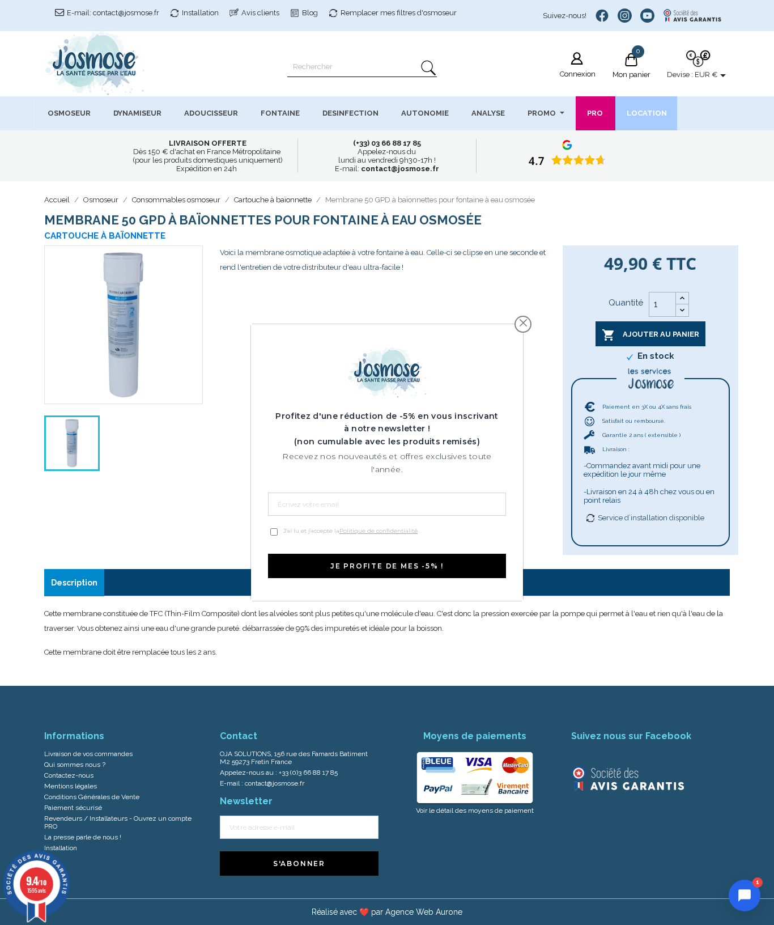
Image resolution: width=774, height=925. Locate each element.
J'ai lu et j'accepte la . (351, 530)
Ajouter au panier (650, 335)
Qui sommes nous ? (74, 765)
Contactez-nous (68, 775)
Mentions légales (70, 786)
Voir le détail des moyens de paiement (475, 810)
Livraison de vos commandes (88, 754)
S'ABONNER (299, 863)
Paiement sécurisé (73, 808)
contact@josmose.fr (274, 783)
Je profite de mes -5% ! (387, 566)
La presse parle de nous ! (82, 837)
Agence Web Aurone (423, 911)
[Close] (523, 323)
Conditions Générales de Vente (91, 797)
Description (74, 582)
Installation (200, 13)
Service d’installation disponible (651, 518)
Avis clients (260, 13)
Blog (310, 13)
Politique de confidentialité (378, 530)
